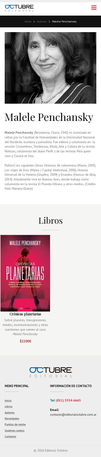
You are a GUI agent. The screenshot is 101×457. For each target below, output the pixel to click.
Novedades (12, 418)
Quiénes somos (14, 430)
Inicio (28, 21)
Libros (8, 406)
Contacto (10, 436)
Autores (42, 21)
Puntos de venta (15, 424)
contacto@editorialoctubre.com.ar (73, 414)
